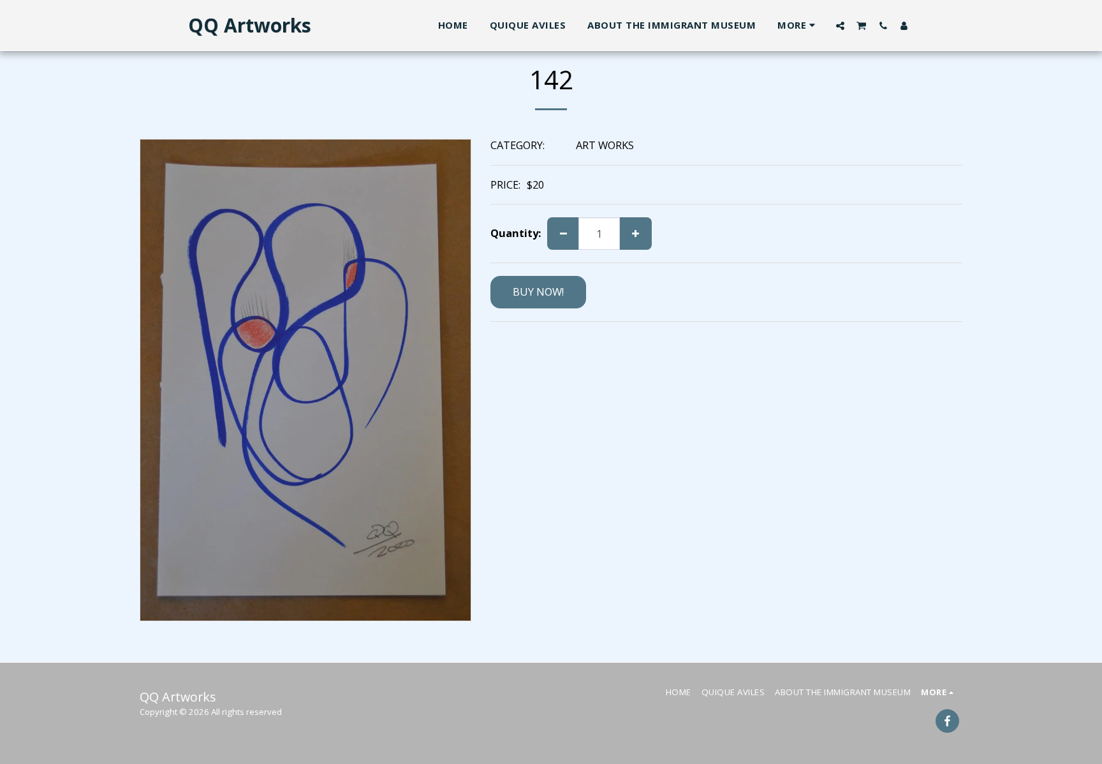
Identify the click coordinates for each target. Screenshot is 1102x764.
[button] (840, 25)
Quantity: (515, 233)
